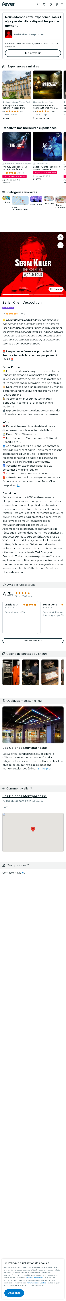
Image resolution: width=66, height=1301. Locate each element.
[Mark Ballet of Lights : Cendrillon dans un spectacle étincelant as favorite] (58, 135)
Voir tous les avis (33, 640)
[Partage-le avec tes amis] (60, 237)
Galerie (58, 289)
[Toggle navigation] (62, 4)
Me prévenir (33, 53)
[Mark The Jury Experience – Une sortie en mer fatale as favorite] (27, 135)
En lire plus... (45, 768)
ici (53, 473)
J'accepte (14, 1292)
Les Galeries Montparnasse (24, 796)
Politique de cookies (34, 1278)
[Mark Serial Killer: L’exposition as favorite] (60, 245)
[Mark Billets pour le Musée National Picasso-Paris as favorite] (27, 74)
